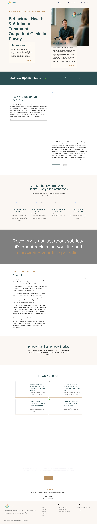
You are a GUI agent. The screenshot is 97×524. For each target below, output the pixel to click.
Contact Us (86, 2)
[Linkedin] (92, 520)
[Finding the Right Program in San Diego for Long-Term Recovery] (55, 406)
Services (65, 2)
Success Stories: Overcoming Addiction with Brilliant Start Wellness (38, 403)
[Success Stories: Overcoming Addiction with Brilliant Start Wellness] (21, 406)
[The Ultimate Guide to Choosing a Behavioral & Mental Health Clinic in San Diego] (55, 389)
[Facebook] (87, 520)
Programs (76, 2)
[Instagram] (89, 520)
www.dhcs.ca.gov (48, 494)
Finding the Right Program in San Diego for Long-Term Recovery (71, 403)
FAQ (82, 2)
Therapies (70, 2)
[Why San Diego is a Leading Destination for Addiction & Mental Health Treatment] (21, 389)
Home (59, 2)
